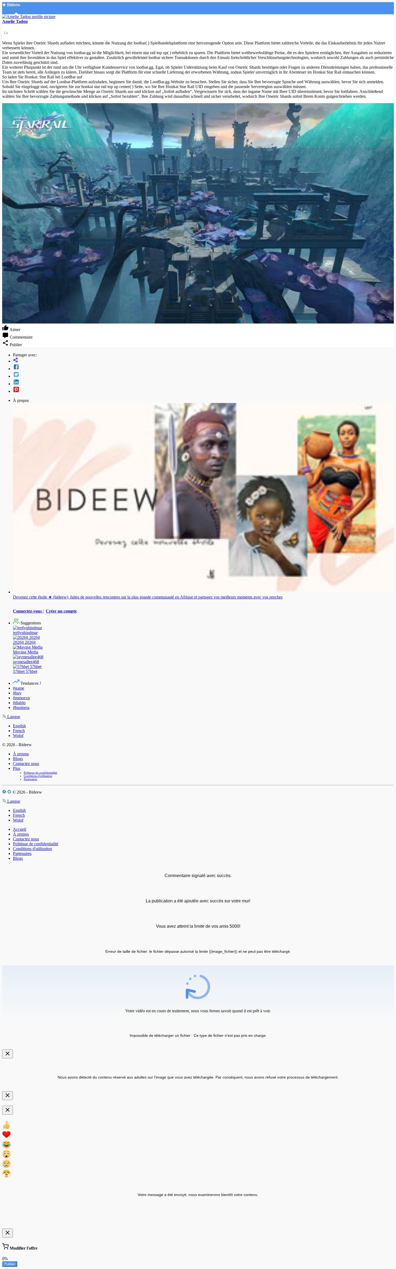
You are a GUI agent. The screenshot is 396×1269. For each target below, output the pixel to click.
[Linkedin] (203, 382)
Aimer (14, 329)
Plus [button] (16, 768)
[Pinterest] (203, 390)
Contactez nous (26, 763)
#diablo (19, 702)
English (19, 726)
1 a (6, 32)
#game (18, 688)
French (19, 730)
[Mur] (203, 360)
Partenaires (30, 779)
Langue (13, 716)
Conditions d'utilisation (38, 775)
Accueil (19, 829)
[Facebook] (203, 367)
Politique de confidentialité (40, 772)
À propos (21, 754)
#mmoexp (21, 698)
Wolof (18, 735)
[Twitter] (203, 375)
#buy (17, 693)
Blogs (18, 758)
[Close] (7, 1053)
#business (21, 707)
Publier (9, 1264)
